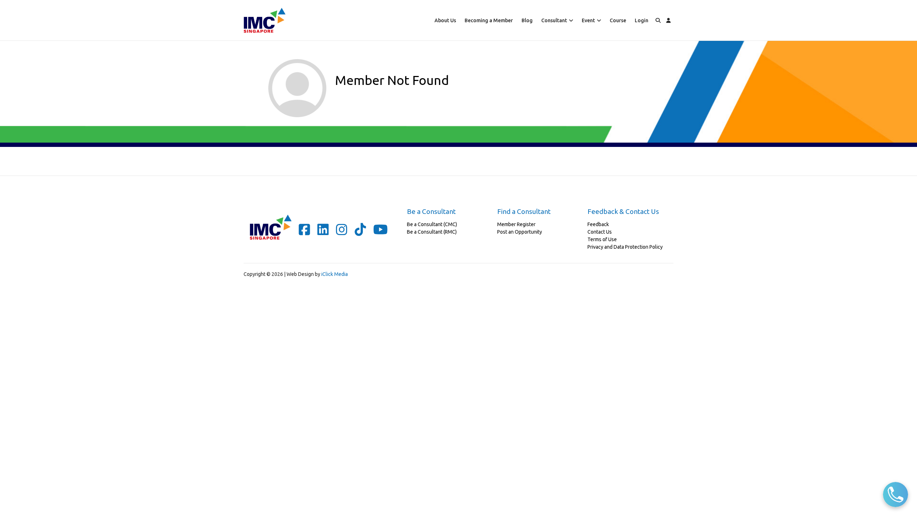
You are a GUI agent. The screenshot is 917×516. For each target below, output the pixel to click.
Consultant (554, 20)
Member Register (516, 224)
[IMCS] (264, 20)
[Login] (668, 20)
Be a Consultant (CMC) (432, 224)
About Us (445, 20)
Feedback (598, 224)
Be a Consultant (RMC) (432, 232)
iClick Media (334, 274)
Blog (527, 20)
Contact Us (599, 232)
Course (618, 20)
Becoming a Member (489, 20)
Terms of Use (602, 239)
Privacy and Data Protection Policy (625, 247)
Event (588, 20)
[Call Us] (895, 494)
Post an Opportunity (519, 232)
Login (641, 20)
